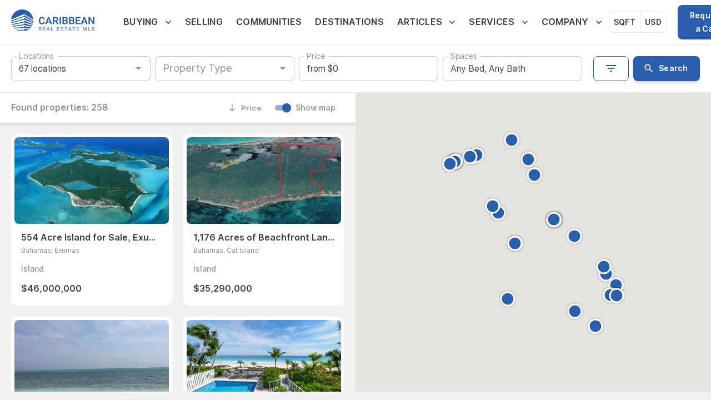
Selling (204, 21)
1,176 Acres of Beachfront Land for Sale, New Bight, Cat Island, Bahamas (263, 237)
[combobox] (215, 68)
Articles (419, 21)
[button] (575, 311)
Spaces (463, 56)
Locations (36, 56)
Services (491, 21)
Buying (140, 21)
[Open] (283, 68)
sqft (624, 22)
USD (653, 22)
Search (673, 68)
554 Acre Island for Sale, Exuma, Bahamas (91, 237)
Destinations (349, 21)
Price (316, 56)
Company (565, 21)
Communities (269, 21)
